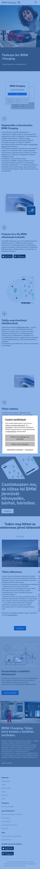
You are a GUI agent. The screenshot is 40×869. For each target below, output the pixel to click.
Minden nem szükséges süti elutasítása (20, 438)
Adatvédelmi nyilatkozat (15, 450)
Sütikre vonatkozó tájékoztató (15, 425)
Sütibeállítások (11, 431)
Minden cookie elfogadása (20, 444)
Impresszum (29, 450)
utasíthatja (8, 427)
